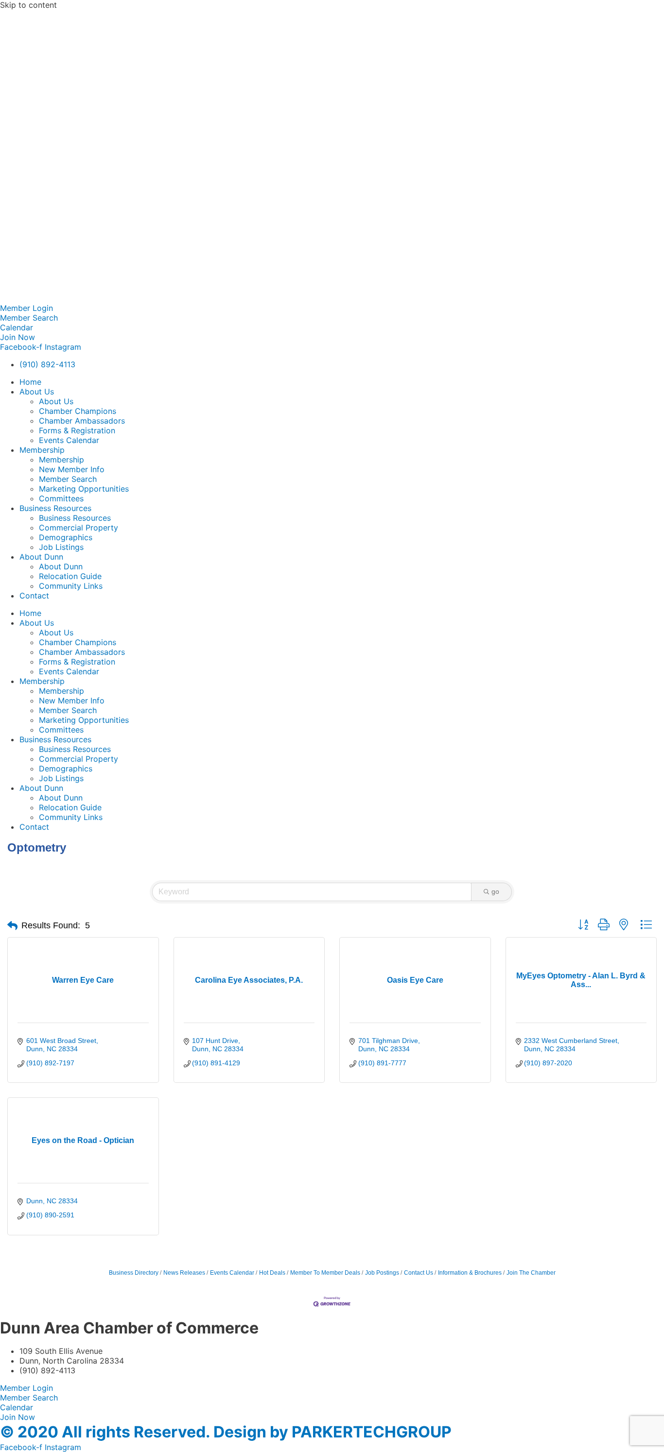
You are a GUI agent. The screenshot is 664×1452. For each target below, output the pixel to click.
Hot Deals (272, 1272)
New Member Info (72, 469)
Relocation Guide (70, 576)
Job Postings (382, 1272)
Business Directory (133, 1272)
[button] (12, 926)
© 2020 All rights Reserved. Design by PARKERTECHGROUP (226, 1431)
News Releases (184, 1272)
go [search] (495, 891)
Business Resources (55, 508)
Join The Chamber (531, 1272)
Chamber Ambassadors (82, 421)
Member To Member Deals (325, 1272)
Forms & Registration (77, 430)
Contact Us (418, 1272)
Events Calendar (69, 440)
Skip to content (28, 5)
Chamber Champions (77, 411)
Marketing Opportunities (84, 489)
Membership (42, 450)
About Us (36, 391)
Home (30, 382)
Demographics (65, 537)
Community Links (71, 586)
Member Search (68, 479)
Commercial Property (78, 527)
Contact (34, 595)
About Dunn (41, 557)
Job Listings (61, 547)
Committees (61, 498)
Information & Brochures (470, 1272)
